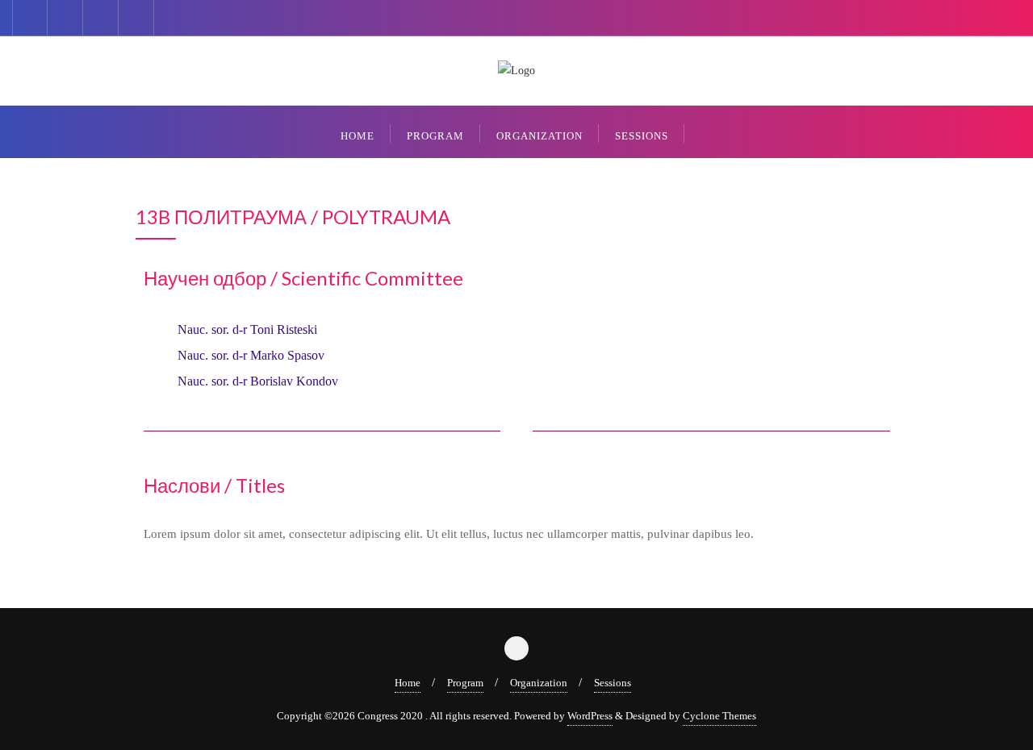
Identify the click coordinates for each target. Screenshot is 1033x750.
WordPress (590, 716)
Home (407, 683)
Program (465, 683)
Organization (538, 683)
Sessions (612, 683)
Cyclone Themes (719, 716)
